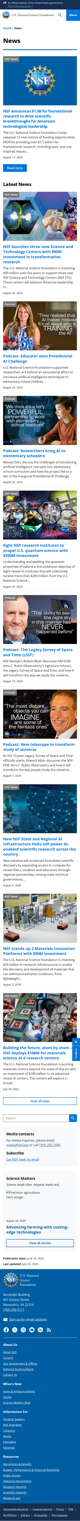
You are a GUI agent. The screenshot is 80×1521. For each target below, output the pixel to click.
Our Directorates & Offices (20, 1363)
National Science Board (18, 1369)
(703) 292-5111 (13, 1310)
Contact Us (10, 1375)
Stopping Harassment (17, 1481)
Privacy (60, 1509)
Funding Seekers (14, 1419)
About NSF (10, 1352)
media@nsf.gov (17, 1145)
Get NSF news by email (22, 1159)
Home (7, 28)
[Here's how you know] (40, 4)
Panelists (9, 1447)
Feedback (76, 1053)
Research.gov (11, 1498)
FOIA (70, 1509)
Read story (15, 168)
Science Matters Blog (16, 1402)
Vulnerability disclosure (15, 1509)
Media (7, 1436)
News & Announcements (19, 1391)
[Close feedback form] (76, 1042)
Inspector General (42, 1509)
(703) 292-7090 (49, 1145)
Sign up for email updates (28, 1319)
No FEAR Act (10, 1515)
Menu (73, 15)
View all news (40, 1101)
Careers (8, 1358)
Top (73, 1244)
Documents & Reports (17, 1464)
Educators (9, 1442)
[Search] (60, 15)
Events (7, 1397)
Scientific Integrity (14, 1492)
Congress (9, 1430)
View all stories (40, 1243)
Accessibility (40, 1515)
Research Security (14, 1487)
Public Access (12, 1475)
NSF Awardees (12, 1425)
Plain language (60, 1515)
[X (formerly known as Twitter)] (15, 1330)
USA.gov (25, 1515)
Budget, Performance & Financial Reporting (31, 1470)
